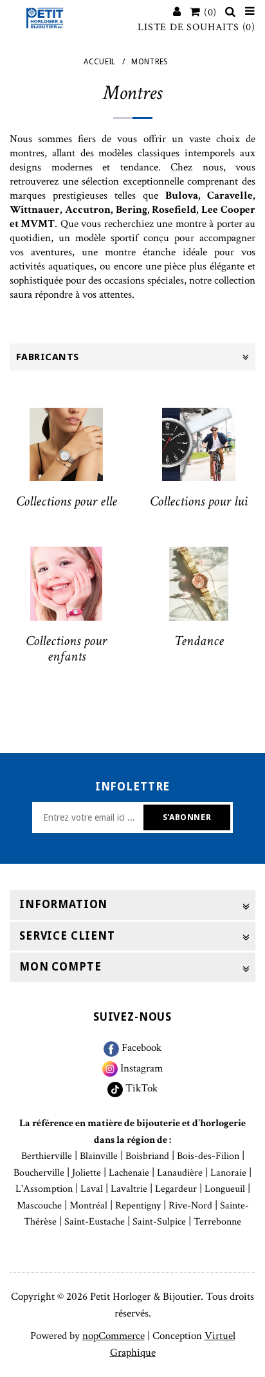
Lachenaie (129, 1173)
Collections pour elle (66, 501)
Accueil (100, 61)
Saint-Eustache (94, 1221)
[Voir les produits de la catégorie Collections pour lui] (198, 444)
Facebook (140, 1048)
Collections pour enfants (66, 649)
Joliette (86, 1173)
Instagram (140, 1068)
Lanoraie (228, 1173)
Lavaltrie (129, 1189)
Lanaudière (180, 1173)
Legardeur (176, 1189)
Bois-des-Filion (208, 1156)
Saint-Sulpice (159, 1221)
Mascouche (39, 1205)
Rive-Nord (190, 1205)
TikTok (140, 1088)
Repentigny (138, 1205)
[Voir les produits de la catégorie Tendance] (198, 583)
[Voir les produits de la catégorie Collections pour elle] (66, 444)
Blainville (99, 1156)
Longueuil (225, 1189)
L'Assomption (44, 1189)
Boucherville (39, 1173)
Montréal (88, 1205)
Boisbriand (147, 1156)
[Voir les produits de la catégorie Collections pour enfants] (66, 583)
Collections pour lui (199, 501)
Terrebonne (217, 1221)
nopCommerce (113, 1336)
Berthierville (46, 1156)
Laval (91, 1189)
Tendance (199, 641)
